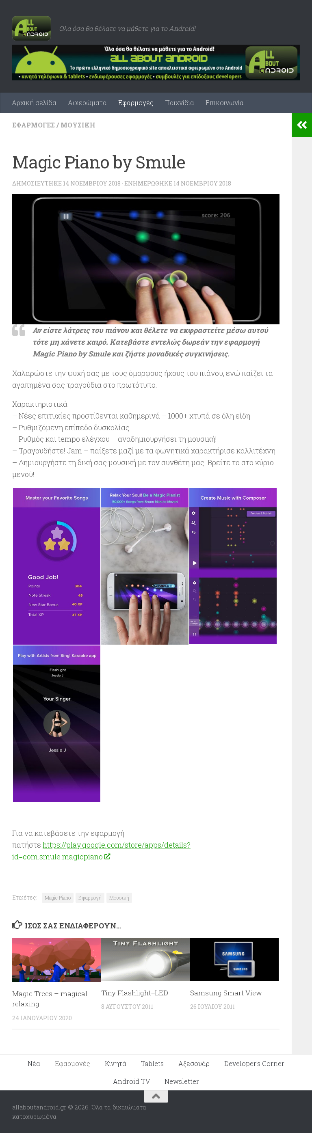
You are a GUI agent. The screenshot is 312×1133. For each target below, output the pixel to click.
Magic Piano (58, 897)
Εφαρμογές (136, 102)
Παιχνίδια (179, 102)
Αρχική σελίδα (34, 102)
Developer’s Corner (254, 1063)
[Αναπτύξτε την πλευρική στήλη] (302, 125)
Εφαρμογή (90, 897)
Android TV (131, 1081)
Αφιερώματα (87, 102)
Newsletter (182, 1081)
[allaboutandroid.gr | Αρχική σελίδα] (31, 28)
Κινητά (115, 1063)
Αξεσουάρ (194, 1063)
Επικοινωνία (225, 102)
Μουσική (78, 125)
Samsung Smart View (226, 992)
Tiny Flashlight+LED (134, 992)
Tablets (152, 1063)
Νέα (34, 1063)
